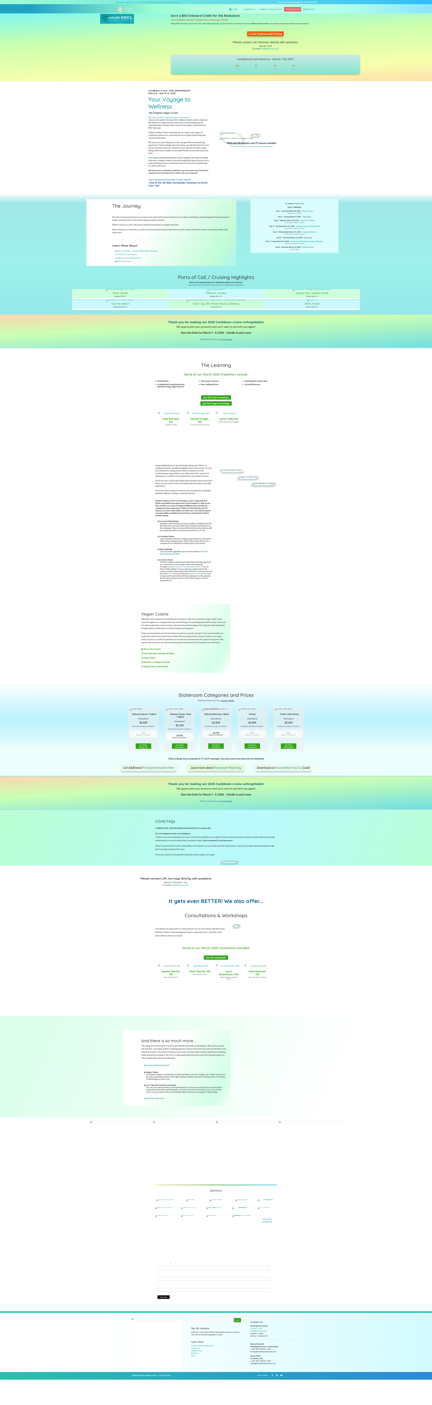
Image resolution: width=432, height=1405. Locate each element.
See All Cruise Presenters (216, 397)
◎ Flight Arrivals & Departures (128, 258)
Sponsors (194, 1353)
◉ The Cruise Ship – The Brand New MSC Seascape (136, 251)
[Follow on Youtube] (281, 1375)
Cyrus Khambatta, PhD (228, 973)
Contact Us (195, 1348)
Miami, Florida (307, 211)
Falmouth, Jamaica (307, 220)
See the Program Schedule (216, 403)
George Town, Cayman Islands (308, 226)
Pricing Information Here (158, 767)
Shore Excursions (123, 261)
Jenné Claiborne (228, 418)
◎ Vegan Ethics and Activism (154, 666)
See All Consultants (216, 957)
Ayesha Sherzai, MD (171, 973)
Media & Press (196, 1351)
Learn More (197, 1341)
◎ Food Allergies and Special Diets (157, 653)
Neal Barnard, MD (171, 420)
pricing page (226, 339)
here (170, 573)
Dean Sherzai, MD (199, 971)
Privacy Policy (165, 1375)
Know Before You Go (289, 767)
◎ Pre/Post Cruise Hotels (126, 254)
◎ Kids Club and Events (154, 1098)
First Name (162, 1275)
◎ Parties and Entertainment (156, 1065)
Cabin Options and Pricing (265, 33)
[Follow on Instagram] (277, 1375)
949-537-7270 (310, 2)
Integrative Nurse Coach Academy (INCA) (185, 566)
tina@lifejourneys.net (269, 48)
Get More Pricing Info (143, 746)
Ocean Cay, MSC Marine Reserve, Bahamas (306, 241)
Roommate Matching (227, 767)
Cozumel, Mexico (309, 232)
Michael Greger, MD (199, 420)
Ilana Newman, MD (257, 973)
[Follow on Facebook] (272, 1375)
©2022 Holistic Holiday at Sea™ (145, 1375)
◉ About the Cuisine (151, 649)
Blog (193, 1355)
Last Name (162, 1286)
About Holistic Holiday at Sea (202, 1345)
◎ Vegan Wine (148, 658)
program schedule (196, 573)
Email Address (164, 1264)
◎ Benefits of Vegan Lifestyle (155, 662)
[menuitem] (125, 9)
